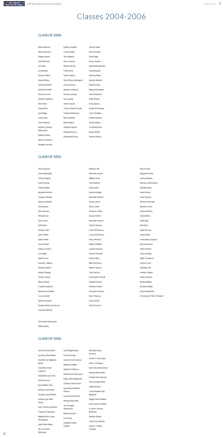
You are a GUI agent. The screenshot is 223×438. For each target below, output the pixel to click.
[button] (220, 4)
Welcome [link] (208, 3)
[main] (111, 16)
